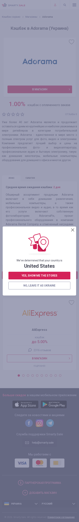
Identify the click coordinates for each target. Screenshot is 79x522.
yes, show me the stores (39, 275)
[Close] (72, 229)
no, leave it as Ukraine (39, 285)
